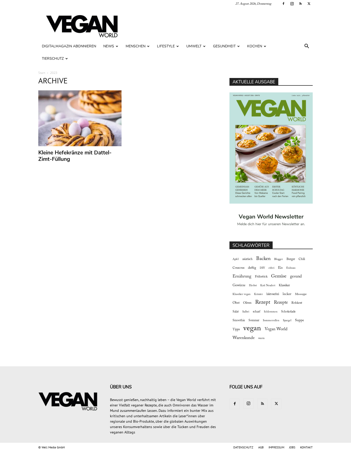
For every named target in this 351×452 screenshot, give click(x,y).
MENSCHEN (135, 46)
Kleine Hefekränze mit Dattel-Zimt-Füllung (75, 156)
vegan (252, 328)
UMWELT (193, 46)
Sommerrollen (271, 320)
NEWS (108, 46)
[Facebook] (283, 3)
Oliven (247, 303)
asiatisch (247, 259)
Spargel (287, 320)
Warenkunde (244, 338)
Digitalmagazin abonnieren (69, 46)
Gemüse (279, 276)
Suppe (299, 320)
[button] (306, 46)
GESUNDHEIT (224, 46)
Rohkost (296, 303)
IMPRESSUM (276, 447)
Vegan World (276, 329)
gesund (296, 276)
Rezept (262, 302)
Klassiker (284, 285)
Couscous (238, 268)
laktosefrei (272, 294)
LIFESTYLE (166, 46)
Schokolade (288, 311)
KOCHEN (254, 46)
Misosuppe (301, 294)
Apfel (236, 259)
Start (41, 73)
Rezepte (281, 302)
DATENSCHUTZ (243, 447)
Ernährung (242, 276)
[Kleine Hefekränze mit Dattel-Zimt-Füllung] (80, 118)
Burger (291, 259)
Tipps (236, 329)
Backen (263, 258)
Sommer (253, 320)
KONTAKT (306, 447)
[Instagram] (292, 3)
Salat (236, 311)
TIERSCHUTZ (53, 58)
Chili (302, 259)
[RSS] (300, 3)
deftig (252, 268)
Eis (280, 268)
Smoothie (239, 320)
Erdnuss (290, 268)
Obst (236, 303)
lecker (287, 294)
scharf (256, 311)
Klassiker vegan (242, 294)
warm (261, 338)
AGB (261, 447)
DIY (262, 268)
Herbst (253, 285)
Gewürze (239, 285)
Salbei (245, 311)
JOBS (292, 447)
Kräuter (258, 294)
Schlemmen (271, 311)
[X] (309, 3)
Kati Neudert (267, 285)
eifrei (271, 268)
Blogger (278, 259)
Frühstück (261, 276)
